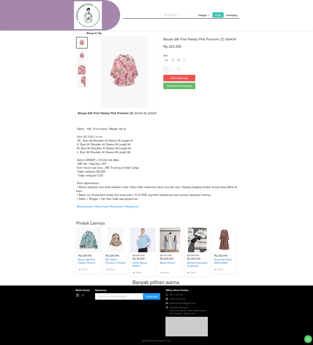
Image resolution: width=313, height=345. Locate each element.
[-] (78, 295)
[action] (308, 339)
